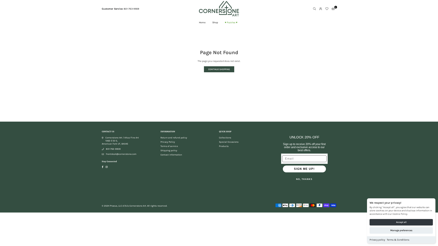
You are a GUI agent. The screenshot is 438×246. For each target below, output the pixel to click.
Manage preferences (401, 230)
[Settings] (321, 9)
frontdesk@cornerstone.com (121, 154)
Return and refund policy (173, 137)
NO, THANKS (304, 179)
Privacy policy (377, 239)
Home (202, 22)
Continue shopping (219, 69)
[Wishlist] (327, 9)
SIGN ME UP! (304, 168)
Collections (225, 137)
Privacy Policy (167, 142)
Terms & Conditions (398, 239)
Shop (215, 22)
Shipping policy (168, 150)
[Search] (314, 9)
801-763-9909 (113, 149)
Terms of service (169, 146)
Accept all (401, 222)
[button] (333, 9)
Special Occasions (229, 142)
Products (224, 146)
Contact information (171, 154)
